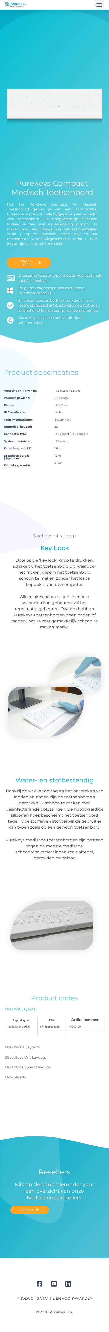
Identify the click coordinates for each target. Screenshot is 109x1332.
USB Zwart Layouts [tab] (22, 1047)
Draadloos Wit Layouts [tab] (25, 1057)
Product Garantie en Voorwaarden (55, 1298)
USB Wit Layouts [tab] (20, 1009)
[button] (99, 5)
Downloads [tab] (15, 1077)
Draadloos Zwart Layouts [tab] (27, 1067)
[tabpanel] (54, 1028)
